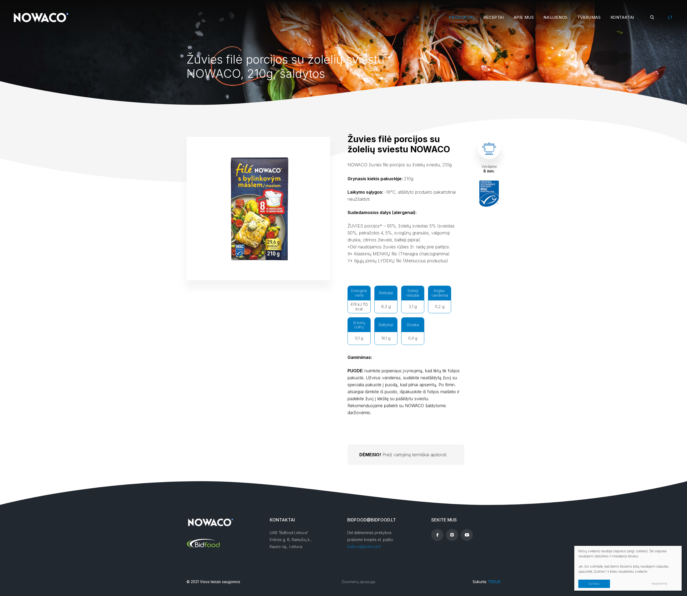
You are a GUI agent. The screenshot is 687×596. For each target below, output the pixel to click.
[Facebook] (437, 535)
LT (670, 17)
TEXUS (494, 581)
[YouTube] (467, 535)
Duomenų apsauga (358, 581)
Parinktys (659, 583)
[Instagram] (452, 535)
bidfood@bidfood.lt (364, 546)
